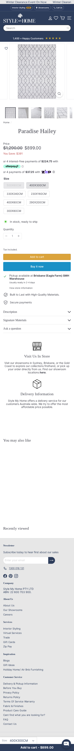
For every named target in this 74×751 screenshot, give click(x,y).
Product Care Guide (15, 710)
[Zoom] (59, 93)
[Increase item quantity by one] (19, 236)
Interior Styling (11, 628)
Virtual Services (12, 632)
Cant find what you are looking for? (24, 714)
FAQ (5, 719)
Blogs (6, 660)
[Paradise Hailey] (27, 479)
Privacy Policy (11, 692)
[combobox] (37, 28)
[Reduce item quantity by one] (6, 236)
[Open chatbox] (66, 743)
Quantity (8, 229)
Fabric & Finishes (13, 706)
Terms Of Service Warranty (19, 701)
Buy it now (37, 266)
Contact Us (10, 723)
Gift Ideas (9, 665)
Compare (29, 513)
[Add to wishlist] (6, 48)
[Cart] (62, 18)
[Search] (68, 28)
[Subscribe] (51, 560)
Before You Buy (12, 687)
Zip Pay (7, 646)
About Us (8, 605)
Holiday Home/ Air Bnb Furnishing (23, 669)
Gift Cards (9, 642)
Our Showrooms (12, 609)
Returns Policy (11, 697)
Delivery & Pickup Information (20, 683)
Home (6, 122)
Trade (6, 637)
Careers (8, 614)
